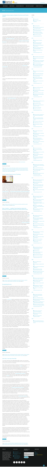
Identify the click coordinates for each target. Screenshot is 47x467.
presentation (19, 204)
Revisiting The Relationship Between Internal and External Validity (38, 48)
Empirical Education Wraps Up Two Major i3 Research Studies (38, 75)
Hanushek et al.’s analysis (10, 38)
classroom (5, 280)
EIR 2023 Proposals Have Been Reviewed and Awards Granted (37, 43)
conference (11, 204)
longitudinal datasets (15, 169)
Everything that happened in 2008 (37, 290)
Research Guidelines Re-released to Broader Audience (38, 235)
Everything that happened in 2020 (37, 96)
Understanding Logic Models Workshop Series (38, 190)
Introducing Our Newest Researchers (38, 73)
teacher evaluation (17, 355)
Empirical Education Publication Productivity (37, 150)
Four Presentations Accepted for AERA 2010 (38, 264)
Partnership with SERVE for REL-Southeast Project (37, 314)
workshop (13, 205)
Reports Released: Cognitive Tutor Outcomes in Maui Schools (38, 281)
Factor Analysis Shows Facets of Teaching (11, 174)
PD (21, 280)
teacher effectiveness (13, 281)
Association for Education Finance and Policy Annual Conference (20, 191)
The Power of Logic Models (37, 107)
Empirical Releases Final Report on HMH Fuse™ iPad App (38, 222)
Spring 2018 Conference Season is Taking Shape (38, 131)
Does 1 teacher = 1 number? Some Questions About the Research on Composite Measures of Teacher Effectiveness (15, 209)
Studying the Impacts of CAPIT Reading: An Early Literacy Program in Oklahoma (38, 61)
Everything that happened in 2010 (37, 257)
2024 (32, 23)
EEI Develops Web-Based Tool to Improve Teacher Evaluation (38, 252)
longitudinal (15, 280)
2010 (32, 245)
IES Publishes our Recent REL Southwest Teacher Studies (38, 136)
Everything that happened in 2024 (37, 36)
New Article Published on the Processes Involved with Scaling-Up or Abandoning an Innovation (38, 139)
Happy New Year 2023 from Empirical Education (38, 59)
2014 (32, 177)
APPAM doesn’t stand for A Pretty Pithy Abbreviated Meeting (38, 134)
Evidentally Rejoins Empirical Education (39, 56)
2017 (32, 128)
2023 (32, 38)
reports (29, 215)
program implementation (6, 444)
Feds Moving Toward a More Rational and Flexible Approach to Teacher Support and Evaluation (38, 165)
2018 (32, 112)
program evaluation (14, 170)
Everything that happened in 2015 (37, 175)
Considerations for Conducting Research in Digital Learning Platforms (38, 33)
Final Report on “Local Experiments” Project (38, 288)
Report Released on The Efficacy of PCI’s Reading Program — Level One (38, 286)
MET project (20, 169)
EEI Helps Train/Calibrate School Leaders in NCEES (37, 188)
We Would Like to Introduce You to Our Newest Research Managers (38, 174)
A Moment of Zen (36, 19)
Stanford (17, 444)
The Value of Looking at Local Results (39, 223)
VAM (14, 171)
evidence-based (9, 169)
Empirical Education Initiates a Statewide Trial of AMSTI (37, 316)
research (26, 280)
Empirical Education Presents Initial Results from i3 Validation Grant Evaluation (38, 197)
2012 (32, 213)
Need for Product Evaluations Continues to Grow (37, 241)
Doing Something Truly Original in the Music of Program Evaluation (38, 28)
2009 (32, 259)
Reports (36, 454)
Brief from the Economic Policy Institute (18, 387)
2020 (32, 85)
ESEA (6, 169)
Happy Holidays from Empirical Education (37, 41)
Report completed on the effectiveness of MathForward (38, 267)
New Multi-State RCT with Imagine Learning (38, 125)
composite (9, 280)
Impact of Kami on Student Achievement (37, 21)
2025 (32, 17)
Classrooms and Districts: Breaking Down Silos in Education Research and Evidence (38, 119)
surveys (6, 281)
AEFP (9, 204)
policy (24, 443)
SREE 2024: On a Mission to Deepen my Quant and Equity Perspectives (38, 30)
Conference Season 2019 (37, 108)
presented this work (5, 191)
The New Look (36, 171)
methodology (12, 354)
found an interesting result (12, 98)
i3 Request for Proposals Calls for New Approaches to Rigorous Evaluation (38, 272)
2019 (32, 98)
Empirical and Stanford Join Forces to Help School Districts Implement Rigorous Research (38, 321)
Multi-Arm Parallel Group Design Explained (37, 50)
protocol (23, 280)
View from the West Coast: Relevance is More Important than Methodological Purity (38, 115)
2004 (32, 318)
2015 (32, 162)
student (3, 281)
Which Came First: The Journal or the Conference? (38, 81)
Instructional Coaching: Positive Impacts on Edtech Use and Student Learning (37, 78)
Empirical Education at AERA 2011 (38, 254)
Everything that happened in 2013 (37, 211)
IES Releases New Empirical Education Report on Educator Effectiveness (38, 180)
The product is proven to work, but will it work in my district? (38, 142)
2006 (32, 308)
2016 (32, 146)
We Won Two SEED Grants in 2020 (38, 87)
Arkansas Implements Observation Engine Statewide (38, 155)
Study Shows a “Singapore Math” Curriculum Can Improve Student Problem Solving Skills (38, 206)
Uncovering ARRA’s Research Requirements (37, 262)
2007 (32, 292)
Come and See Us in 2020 (37, 103)
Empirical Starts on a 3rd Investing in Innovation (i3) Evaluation (38, 209)
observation (19, 280)
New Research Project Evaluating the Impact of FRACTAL (38, 46)
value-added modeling (9, 171)
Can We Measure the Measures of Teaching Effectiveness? (38, 216)
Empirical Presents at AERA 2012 (38, 239)
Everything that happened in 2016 (37, 160)
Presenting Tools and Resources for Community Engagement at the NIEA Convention (38, 158)
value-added (19, 281)
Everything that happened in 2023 (37, 52)
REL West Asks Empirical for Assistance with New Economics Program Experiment (38, 305)
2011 (32, 229)
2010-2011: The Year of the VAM (9, 358)
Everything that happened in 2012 (37, 227)
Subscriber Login (42, 2)
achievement (6, 204)
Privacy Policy (36, 453)
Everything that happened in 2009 (37, 273)
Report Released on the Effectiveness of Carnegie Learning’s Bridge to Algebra (38, 302)
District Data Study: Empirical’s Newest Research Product (38, 237)
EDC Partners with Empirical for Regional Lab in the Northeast (37, 311)
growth (12, 280)
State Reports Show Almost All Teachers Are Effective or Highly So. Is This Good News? (38, 203)
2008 (32, 275)
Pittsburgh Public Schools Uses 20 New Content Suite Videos (38, 152)
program (26, 443)
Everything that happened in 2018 (37, 126)
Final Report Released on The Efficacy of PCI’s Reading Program (38, 232)
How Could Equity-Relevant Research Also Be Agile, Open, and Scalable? (38, 65)
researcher (6, 355)
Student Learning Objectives (21, 170)
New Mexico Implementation (37, 148)
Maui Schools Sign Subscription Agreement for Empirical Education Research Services (37, 295)
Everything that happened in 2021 (37, 83)
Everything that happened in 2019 (37, 110)
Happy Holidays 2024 (36, 25)
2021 (32, 68)
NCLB (23, 169)
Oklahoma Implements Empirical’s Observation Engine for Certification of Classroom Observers (38, 219)
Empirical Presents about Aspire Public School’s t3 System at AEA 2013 (38, 200)
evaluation (5, 443)
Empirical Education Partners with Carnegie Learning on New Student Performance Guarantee (38, 248)
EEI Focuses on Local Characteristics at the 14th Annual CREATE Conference (38, 278)
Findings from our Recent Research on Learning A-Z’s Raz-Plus (38, 105)
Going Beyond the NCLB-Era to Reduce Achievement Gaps (38, 91)
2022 (32, 54)
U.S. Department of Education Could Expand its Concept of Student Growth (38, 185)
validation (7, 205)
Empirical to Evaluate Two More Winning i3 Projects (37, 183)
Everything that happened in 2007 (37, 306)
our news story (9, 299)
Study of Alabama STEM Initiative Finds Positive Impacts (38, 226)
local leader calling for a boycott (20, 373)
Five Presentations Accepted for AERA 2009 (38, 283)
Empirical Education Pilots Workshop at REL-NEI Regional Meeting (38, 300)
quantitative (23, 204)
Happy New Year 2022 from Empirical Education (38, 71)
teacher (9, 281)
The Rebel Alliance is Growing (38, 122)
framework (12, 443)
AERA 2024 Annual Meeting (37, 34)
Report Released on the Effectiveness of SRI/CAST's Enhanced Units (38, 101)
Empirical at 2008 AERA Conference (38, 297)
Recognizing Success (6, 284)
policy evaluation (8, 170)
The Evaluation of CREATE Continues (39, 121)
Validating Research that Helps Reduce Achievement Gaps (38, 95)
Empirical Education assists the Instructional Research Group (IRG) (37, 269)
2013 (32, 194)
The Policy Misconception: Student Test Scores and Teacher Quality (15, 15)
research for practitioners (25, 222)
